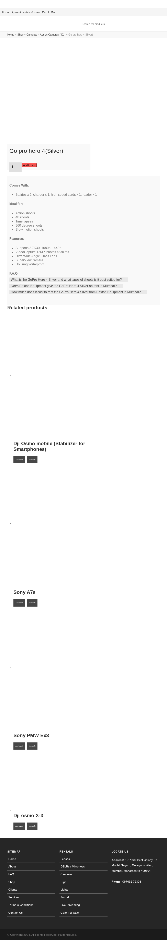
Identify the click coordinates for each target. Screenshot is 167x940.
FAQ (11, 874)
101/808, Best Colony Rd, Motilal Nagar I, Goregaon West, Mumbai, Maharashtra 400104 (135, 865)
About (12, 866)
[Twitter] (156, 935)
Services (13, 897)
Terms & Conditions (20, 904)
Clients (12, 889)
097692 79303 (131, 881)
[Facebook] (139, 935)
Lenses (65, 859)
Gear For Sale (69, 912)
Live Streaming (70, 904)
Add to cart (29, 165)
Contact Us (15, 912)
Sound (64, 897)
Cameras (31, 34)
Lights (64, 889)
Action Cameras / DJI (52, 34)
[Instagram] (147, 935)
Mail (53, 12)
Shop (20, 34)
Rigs (63, 882)
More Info (32, 460)
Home (10, 34)
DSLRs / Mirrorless (72, 866)
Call (44, 12)
